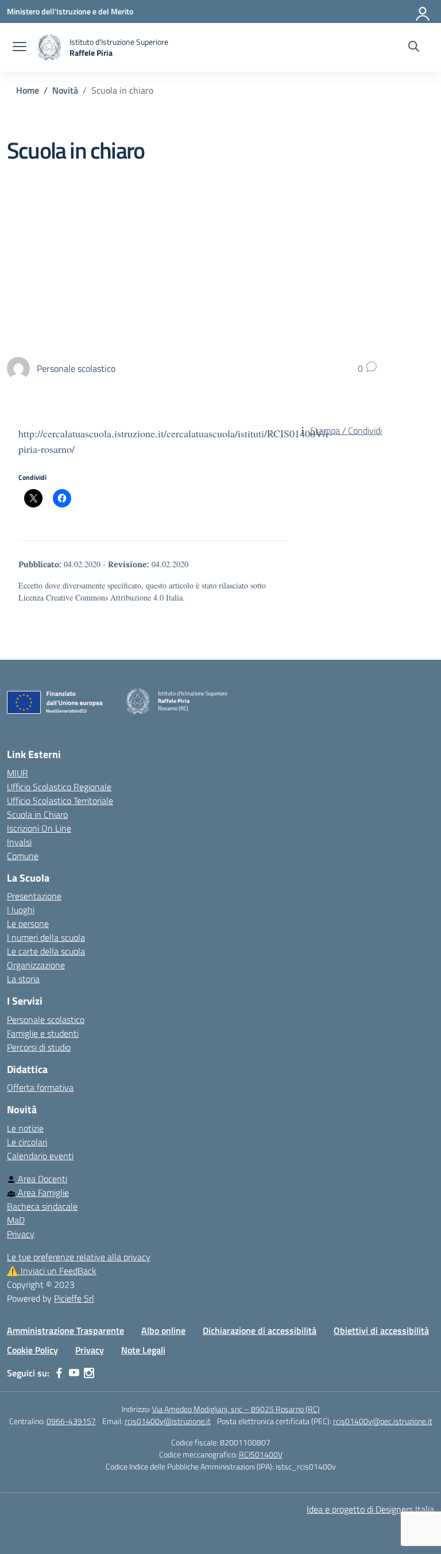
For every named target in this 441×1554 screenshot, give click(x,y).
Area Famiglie (42, 1192)
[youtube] (74, 1373)
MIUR (17, 773)
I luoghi (20, 910)
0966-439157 (71, 1421)
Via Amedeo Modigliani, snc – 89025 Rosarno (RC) (236, 1409)
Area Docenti (41, 1179)
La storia (23, 979)
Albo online (163, 1330)
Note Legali (143, 1350)
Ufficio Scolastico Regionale (59, 787)
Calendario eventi (40, 1156)
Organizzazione (36, 965)
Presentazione (34, 896)
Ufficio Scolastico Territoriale (60, 800)
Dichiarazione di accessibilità (259, 1330)
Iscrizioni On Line (39, 828)
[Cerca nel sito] (414, 47)
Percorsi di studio (39, 1047)
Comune (22, 856)
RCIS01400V (261, 1454)
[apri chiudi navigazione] (19, 48)
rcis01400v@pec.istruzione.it (382, 1421)
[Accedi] (423, 11)
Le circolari (27, 1142)
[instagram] (89, 1373)
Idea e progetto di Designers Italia (370, 1509)
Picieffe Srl (74, 1298)
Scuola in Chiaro (37, 814)
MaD (16, 1220)
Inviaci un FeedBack (51, 1271)
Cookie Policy (32, 1350)
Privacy (20, 1234)
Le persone (28, 923)
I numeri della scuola (46, 937)
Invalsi (19, 842)
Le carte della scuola (46, 951)
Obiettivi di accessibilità (381, 1330)
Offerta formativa (40, 1087)
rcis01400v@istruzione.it (168, 1421)
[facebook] (59, 1373)
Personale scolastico (45, 1019)
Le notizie (25, 1128)
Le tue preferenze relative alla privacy (78, 1257)
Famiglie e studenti (43, 1033)
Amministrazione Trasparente (65, 1330)
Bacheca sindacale (42, 1206)
